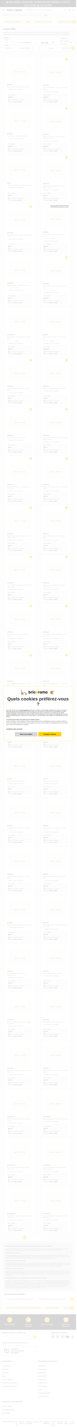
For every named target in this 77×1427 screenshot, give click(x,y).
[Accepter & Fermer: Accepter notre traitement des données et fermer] (49, 734)
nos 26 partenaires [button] (24, 710)
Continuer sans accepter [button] (14, 728)
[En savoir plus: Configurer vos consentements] (26, 734)
